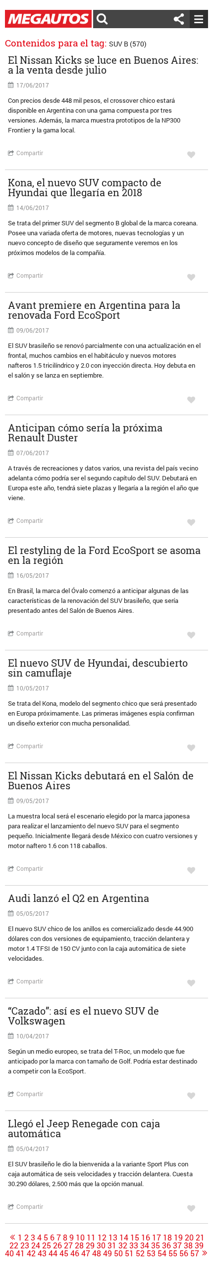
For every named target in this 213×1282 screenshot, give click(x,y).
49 (107, 1253)
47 (85, 1253)
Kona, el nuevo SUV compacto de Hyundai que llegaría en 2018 (84, 187)
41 (20, 1253)
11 (91, 1237)
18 (167, 1237)
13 (112, 1237)
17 (156, 1237)
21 (200, 1237)
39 (199, 1245)
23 (24, 1245)
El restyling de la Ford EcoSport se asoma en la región (104, 555)
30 (101, 1245)
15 (134, 1237)
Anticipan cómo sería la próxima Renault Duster (85, 432)
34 (144, 1245)
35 (155, 1245)
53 (151, 1253)
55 (172, 1253)
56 (183, 1253)
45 (63, 1253)
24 (35, 1245)
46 (74, 1253)
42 (31, 1253)
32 (122, 1245)
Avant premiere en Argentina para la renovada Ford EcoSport (94, 310)
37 (177, 1245)
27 (68, 1245)
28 (79, 1245)
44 (53, 1253)
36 (166, 1245)
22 (13, 1245)
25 (46, 1245)
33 (133, 1245)
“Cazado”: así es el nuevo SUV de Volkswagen (83, 1015)
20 (189, 1237)
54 (162, 1253)
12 (102, 1237)
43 (42, 1253)
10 (80, 1237)
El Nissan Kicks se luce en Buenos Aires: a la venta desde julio (103, 64)
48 (96, 1253)
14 (123, 1237)
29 (90, 1245)
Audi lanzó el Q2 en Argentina (78, 898)
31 (111, 1245)
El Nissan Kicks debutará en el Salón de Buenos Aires (101, 780)
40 (9, 1253)
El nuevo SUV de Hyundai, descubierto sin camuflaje (98, 667)
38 (188, 1245)
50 (118, 1253)
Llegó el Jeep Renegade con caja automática (84, 1128)
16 (145, 1237)
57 (194, 1253)
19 (178, 1237)
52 (140, 1253)
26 (57, 1245)
